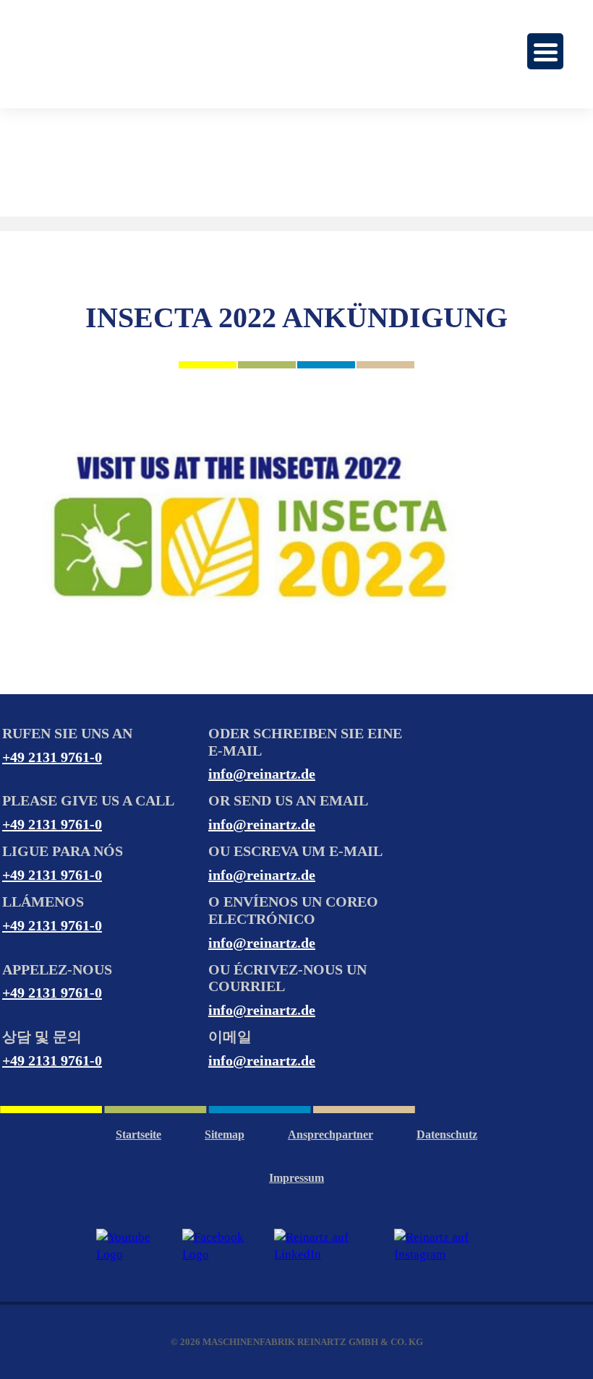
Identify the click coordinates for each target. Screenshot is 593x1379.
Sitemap (224, 1134)
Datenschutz (447, 1134)
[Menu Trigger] (545, 51)
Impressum (296, 1178)
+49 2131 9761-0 (52, 757)
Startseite (138, 1134)
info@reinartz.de (261, 774)
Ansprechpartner (330, 1134)
